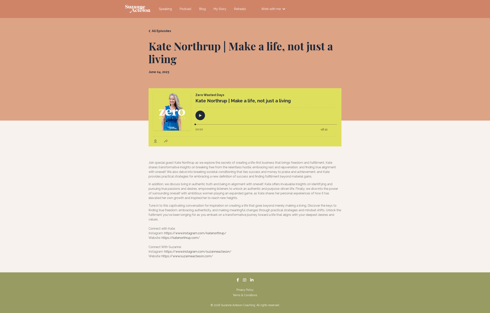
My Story (219, 9)
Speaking (165, 9)
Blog (202, 9)
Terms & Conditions (245, 295)
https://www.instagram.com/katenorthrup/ (195, 233)
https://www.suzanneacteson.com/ (187, 256)
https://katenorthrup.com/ (181, 238)
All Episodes (161, 31)
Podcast (185, 9)
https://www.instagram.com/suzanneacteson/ (197, 251)
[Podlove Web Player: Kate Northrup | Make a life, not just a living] (245, 117)
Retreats (240, 9)
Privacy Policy (245, 289)
